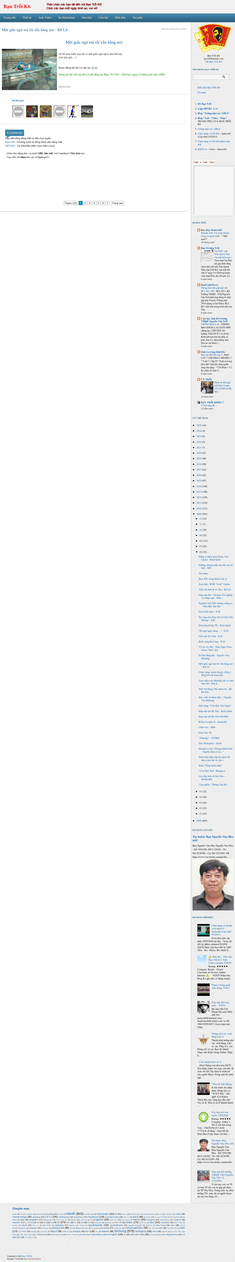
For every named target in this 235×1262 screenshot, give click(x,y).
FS (91, 1220)
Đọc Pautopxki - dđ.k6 (210, 743)
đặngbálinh (33, 1220)
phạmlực (33, 1228)
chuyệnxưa (93, 1217)
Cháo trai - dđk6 (207, 727)
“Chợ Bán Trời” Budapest (212, 770)
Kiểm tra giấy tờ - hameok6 (213, 721)
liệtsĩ (151, 1222)
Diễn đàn (120, 17)
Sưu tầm (87, 17)
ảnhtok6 (40, 1214)
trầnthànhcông (56, 1235)
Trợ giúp (137, 17)
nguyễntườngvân (135, 1225)
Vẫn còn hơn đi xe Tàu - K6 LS (215, 589)
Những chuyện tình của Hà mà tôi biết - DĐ (216, 566)
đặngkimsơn (48, 1220)
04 (200, 797)
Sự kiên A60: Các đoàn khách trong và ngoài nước (215, 234)
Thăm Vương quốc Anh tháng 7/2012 (221, 986)
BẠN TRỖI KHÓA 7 (212, 402)
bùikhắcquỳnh (136, 1214)
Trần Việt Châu (26, 1235)
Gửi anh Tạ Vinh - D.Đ (211, 636)
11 (200, 524)
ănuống (50, 1214)
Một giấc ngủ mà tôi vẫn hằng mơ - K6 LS (216, 665)
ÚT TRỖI (206, 379)
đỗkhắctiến (71, 1220)
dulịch (135, 1217)
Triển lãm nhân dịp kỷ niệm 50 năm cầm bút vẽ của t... (214, 758)
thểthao (65, 1231)
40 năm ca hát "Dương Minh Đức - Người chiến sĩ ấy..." (216, 750)
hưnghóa (177, 1220)
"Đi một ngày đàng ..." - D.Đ (213, 630)
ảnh (21, 1214)
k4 (45, 1222)
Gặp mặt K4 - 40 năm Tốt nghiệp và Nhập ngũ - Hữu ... (215, 596)
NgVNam (149, 1225)
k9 (89, 1222)
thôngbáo (77, 1231)
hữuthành (16, 1222)
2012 (199, 497)
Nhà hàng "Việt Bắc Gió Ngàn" (215, 705)
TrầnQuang (41, 1234)
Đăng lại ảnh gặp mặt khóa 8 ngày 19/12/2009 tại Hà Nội (222, 387)
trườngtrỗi (112, 1234)
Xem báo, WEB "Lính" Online (214, 584)
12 (200, 518)
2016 (199, 475)
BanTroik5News (209, 285)
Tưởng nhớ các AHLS (209, 128)
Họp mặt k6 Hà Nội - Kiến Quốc (215, 711)
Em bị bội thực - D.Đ (209, 611)
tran (173, 1231)
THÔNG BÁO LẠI (210, 324)
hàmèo (136, 1219)
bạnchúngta (102, 1214)
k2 (31, 1222)
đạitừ (22, 1220)
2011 (199, 502)
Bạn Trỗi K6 (16, 6)
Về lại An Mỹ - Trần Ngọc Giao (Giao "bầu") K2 (215, 648)
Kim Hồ (118, 1222)
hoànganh (151, 1220)
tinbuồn (105, 1231)
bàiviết (62, 87)
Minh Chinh (178, 1222)
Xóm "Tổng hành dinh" (210, 765)
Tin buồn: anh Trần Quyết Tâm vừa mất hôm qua (222, 254)
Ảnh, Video (45, 17)
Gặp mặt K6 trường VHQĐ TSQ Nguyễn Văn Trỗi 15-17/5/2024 (222, 1176)
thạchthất (43, 1231)
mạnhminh (165, 1222)
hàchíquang (126, 1220)
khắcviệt (98, 1222)
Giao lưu (113, 1220)
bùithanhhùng (149, 1214)
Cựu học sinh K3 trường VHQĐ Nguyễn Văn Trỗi (214, 320)
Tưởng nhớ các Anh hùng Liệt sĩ (222, 1035)
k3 (38, 1222)
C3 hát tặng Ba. (208, 405)
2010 (199, 508)
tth (124, 1234)
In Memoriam (67, 17)
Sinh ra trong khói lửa (213, 352)
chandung (36, 1217)
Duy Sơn (147, 1217)
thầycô (53, 1231)
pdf (181, 1225)
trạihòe (164, 1231)
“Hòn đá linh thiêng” (222, 1084)
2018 (199, 464)
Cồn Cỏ (126, 1217)
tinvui (155, 1231)
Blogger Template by (24, 1259)
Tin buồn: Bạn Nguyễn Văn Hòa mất (213, 838)
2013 (199, 491)
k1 (26, 1222)
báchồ (60, 1214)
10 (200, 529)
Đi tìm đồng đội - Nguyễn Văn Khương (214, 657)
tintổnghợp (140, 1231)
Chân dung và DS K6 (208, 133)
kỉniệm (129, 1222)
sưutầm (181, 1228)
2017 (199, 469)
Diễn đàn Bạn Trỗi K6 (208, 87)
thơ (87, 1231)
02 (200, 808)
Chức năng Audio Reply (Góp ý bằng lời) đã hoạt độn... (215, 673)
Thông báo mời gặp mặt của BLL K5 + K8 (214, 289)
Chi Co (48, 1217)
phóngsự (45, 1228)
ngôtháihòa (59, 1225)
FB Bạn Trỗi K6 (213, 61)
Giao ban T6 (205, 732)
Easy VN (9, 142)
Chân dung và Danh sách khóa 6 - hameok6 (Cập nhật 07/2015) (222, 930)
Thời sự (27, 17)
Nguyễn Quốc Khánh (76, 1225)
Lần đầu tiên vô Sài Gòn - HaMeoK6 (212, 777)
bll (116, 1214)
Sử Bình (170, 1228)
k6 (58, 1222)
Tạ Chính (22, 1231)
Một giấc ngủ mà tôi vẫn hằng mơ (94, 42)
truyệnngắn (81, 1235)
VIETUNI (10, 145)
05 (200, 791)
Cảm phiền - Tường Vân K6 (213, 784)
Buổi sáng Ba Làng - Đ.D (212, 641)
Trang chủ (9, 17)
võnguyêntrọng (171, 1234)
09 (200, 535)
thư (96, 1231)
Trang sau (117, 203)
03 (200, 802)
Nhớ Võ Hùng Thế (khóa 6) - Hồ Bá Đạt (215, 690)
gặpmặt (99, 1219)
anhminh (29, 1214)
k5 (52, 1222)
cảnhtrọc (168, 1214)
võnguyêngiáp (155, 1235)
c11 (160, 1214)
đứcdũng (84, 1220)
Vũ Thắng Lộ (29, 1237)
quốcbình (118, 1228)
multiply (15, 1225)
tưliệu (132, 1234)
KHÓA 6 (202, 149)
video (142, 1234)
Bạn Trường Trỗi (210, 248)
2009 (199, 514)
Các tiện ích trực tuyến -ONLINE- (220, 1114)
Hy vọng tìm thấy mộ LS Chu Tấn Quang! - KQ (216, 618)
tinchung (120, 1231)
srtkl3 (160, 1228)
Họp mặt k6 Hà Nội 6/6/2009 (213, 716)
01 (200, 813)
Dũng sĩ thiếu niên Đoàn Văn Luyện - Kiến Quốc (213, 558)
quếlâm (106, 1228)
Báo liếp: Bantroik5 (211, 230)
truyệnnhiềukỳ (96, 1234)
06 (200, 552)
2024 (199, 430)
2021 (199, 447)
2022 (199, 442)
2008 (199, 820)
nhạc (172, 1225)
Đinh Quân (60, 1220)
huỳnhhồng (164, 1220)
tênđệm (34, 1231)
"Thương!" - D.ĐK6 (209, 738)
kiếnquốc (108, 1222)
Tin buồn (203, 573)
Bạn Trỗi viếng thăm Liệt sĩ (213, 578)
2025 (199, 425)
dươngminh (174, 1217)
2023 (199, 436)
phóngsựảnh (58, 1228)
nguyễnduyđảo (95, 1225)
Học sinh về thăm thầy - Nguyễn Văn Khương (215, 699)
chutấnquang (63, 1217)
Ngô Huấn (46, 1225)
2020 (199, 453)
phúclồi (72, 1228)
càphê (178, 1214)
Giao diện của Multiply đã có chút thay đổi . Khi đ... (216, 682)
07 (200, 546)
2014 (199, 486)
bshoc (124, 1214)
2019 (199, 458)
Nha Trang (160, 1225)
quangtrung (83, 1228)
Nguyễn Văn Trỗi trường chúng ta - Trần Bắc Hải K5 (216, 605)
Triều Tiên (70, 1235)
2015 (199, 480)
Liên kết (103, 17)
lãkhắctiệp (142, 1222)
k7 (75, 1222)
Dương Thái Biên (161, 1217)
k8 (82, 1222)
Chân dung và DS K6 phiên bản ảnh (214, 143)
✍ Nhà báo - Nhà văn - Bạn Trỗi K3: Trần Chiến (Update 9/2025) (221, 959)
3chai (14, 1214)
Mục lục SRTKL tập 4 (212, 354)
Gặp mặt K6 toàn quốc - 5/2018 (220, 1004)
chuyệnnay (78, 1217)
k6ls (68, 87)
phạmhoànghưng (19, 1228)
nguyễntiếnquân (116, 1225)
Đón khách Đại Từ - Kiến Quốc (215, 625)
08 (200, 540)
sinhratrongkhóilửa (134, 1228)
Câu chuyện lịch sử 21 (210, 1061)
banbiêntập (89, 1214)
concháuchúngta (112, 1217)
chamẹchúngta (19, 1217)
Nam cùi (35, 1225)
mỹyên (24, 1225)
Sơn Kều (151, 1228)
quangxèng (95, 1228)
